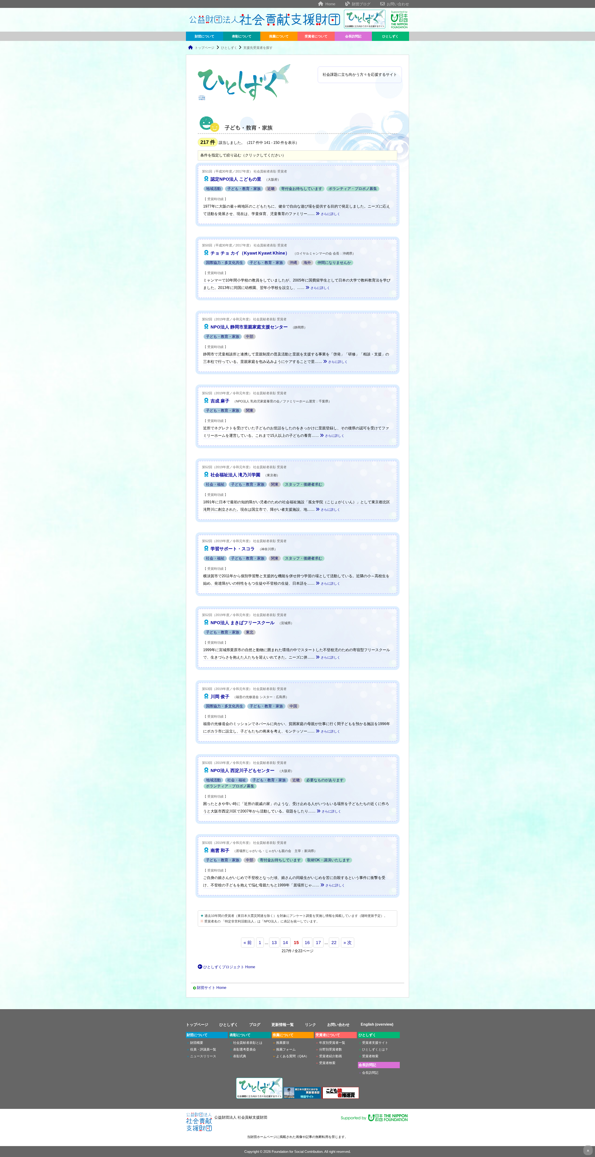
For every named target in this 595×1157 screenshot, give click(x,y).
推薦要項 (282, 1042)
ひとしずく (390, 36)
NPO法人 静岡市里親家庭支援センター (249, 327)
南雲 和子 (220, 850)
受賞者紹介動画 (330, 1056)
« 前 (248, 942)
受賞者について (316, 36)
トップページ (204, 48)
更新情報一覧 (282, 1025)
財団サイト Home (211, 988)
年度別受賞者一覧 (332, 1042)
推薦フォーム (286, 1049)
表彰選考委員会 (244, 1049)
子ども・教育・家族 (244, 189)
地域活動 (213, 189)
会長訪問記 (353, 36)
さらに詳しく (330, 214)
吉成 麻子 (220, 400)
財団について (204, 36)
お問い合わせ (397, 4)
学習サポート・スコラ (233, 548)
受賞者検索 (327, 1063)
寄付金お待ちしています (301, 189)
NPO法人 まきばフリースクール (242, 622)
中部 (249, 336)
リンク (310, 1025)
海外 (307, 263)
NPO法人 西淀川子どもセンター (242, 770)
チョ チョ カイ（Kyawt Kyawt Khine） (250, 253)
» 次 (348, 942)
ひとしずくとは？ (375, 1049)
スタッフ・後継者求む (303, 484)
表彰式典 (239, 1056)
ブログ (254, 1025)
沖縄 (293, 263)
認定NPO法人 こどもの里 (236, 179)
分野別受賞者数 (330, 1049)
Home (329, 4)
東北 (249, 632)
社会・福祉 (215, 484)
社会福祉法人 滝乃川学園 (235, 474)
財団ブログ (360, 4)
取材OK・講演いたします (328, 860)
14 (285, 942)
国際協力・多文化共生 (224, 263)
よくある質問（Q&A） (292, 1056)
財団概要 (196, 1042)
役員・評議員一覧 (203, 1049)
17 (318, 942)
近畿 (271, 189)
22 (334, 942)
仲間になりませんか (334, 263)
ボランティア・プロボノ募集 (353, 189)
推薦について (279, 36)
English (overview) (377, 1024)
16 (307, 942)
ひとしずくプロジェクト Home (229, 967)
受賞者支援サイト (375, 1042)
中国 (293, 706)
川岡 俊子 (220, 696)
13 (274, 942)
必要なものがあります (325, 780)
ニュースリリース (203, 1056)
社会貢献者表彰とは (247, 1042)
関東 (249, 410)
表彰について (241, 36)
